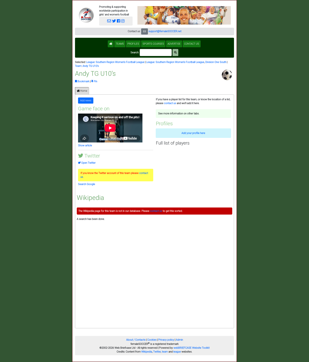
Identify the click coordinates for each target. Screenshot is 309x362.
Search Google (86, 184)
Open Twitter (88, 162)
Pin (95, 81)
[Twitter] (114, 21)
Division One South (215, 62)
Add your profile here (193, 133)
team (165, 351)
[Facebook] (118, 21)
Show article (85, 145)
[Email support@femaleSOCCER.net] (109, 21)
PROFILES (133, 43)
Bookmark (83, 81)
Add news (85, 100)
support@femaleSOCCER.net (165, 31)
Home (83, 90)
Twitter (157, 351)
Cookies (152, 339)
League (90, 62)
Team (78, 65)
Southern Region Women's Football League (120, 62)
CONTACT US (191, 43)
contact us (170, 103)
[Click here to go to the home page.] (86, 15)
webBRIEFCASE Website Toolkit (191, 347)
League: (151, 62)
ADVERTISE (174, 43)
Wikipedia (146, 351)
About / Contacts (135, 339)
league (177, 351)
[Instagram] (123, 21)
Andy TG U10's (91, 65)
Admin (179, 339)
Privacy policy (166, 339)
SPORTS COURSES (153, 43)
